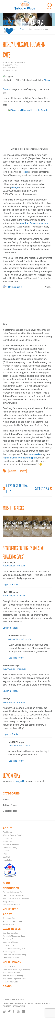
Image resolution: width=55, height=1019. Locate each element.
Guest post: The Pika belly (17, 488)
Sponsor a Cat (9, 939)
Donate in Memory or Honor (14, 936)
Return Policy (8, 924)
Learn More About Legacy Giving (16, 969)
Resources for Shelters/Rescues (16, 898)
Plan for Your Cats (10, 981)
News (6, 799)
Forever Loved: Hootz (27, 526)
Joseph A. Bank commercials (33, 223)
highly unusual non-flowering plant (20, 457)
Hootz (25, 171)
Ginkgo (15, 187)
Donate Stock (8, 945)
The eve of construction (37, 526)
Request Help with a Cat (13, 892)
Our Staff (6, 856)
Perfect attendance (47, 526)
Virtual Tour (7, 841)
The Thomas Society (11, 972)
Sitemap (29, 1003)
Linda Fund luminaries (8, 526)
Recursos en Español (11, 904)
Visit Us (6, 850)
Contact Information (14, 1006)
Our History (7, 832)
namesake (35, 454)
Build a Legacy (9, 951)
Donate (9, 23)
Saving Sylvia (42, 488)
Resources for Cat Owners (13, 895)
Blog (6, 883)
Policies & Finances (11, 844)
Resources (11, 888)
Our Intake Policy (10, 847)
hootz (22, 471)
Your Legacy (12, 962)
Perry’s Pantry (9, 901)
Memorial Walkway (10, 942)
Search (8, 986)
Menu (49, 6)
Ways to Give (12, 929)
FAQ (4, 853)
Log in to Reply (10, 584)
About (7, 828)
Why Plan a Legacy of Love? (14, 978)
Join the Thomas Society (13, 975)
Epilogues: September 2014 (18, 526)
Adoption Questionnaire (12, 921)
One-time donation (10, 933)
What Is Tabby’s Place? (12, 835)
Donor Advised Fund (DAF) (14, 948)
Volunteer (10, 909)
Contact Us (7, 838)
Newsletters (7, 860)
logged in (20, 781)
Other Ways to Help (11, 957)
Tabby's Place (10, 805)
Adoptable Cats (9, 918)
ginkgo (12, 471)
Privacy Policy (42, 1003)
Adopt (7, 914)
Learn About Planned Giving (14, 954)
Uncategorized (10, 810)
